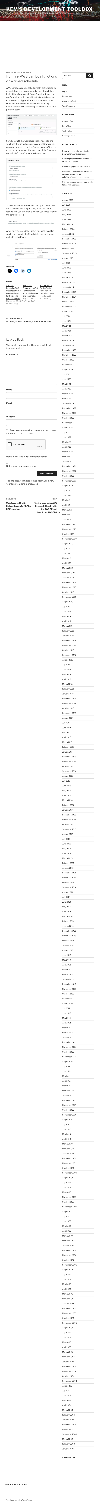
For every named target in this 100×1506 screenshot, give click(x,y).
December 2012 (69, 984)
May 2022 (66, 442)
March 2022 (67, 452)
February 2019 (68, 631)
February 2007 (68, 1240)
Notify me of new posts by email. (21, 466)
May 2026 (66, 214)
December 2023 (69, 350)
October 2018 (68, 650)
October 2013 (68, 940)
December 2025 (69, 239)
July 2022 (66, 432)
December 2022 (69, 408)
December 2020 (69, 524)
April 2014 (66, 911)
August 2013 (67, 950)
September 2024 (69, 306)
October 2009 (68, 1168)
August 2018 (67, 660)
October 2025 (68, 248)
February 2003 (68, 1444)
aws (12, 322)
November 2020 (69, 529)
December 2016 (69, 757)
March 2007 (67, 1236)
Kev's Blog (66, 126)
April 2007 (66, 1231)
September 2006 (69, 1265)
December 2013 (69, 931)
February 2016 (68, 805)
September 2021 (69, 481)
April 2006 (66, 1289)
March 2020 (67, 568)
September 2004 (69, 1381)
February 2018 (68, 689)
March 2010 (67, 1144)
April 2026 (66, 219)
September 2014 (69, 887)
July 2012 (66, 1008)
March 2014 (67, 916)
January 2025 (68, 287)
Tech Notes (16, 318)
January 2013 (68, 979)
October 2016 (68, 766)
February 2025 (68, 282)
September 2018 (69, 655)
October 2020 (68, 534)
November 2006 (69, 1255)
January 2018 (68, 694)
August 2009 (67, 1178)
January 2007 (68, 1245)
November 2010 (69, 1105)
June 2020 (66, 553)
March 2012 (67, 1028)
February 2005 (68, 1357)
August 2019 (67, 602)
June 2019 (66, 611)
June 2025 (66, 268)
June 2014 (66, 902)
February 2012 (68, 1032)
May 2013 (66, 960)
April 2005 (66, 1347)
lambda (27, 322)
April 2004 (66, 1405)
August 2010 (67, 1119)
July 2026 (66, 205)
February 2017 (68, 747)
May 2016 (66, 790)
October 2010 (68, 1110)
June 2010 (66, 1129)
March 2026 (67, 224)
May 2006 (66, 1284)
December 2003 (69, 1424)
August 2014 (67, 892)
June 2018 (66, 669)
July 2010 (66, 1124)
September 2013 (69, 945)
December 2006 (69, 1250)
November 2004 (69, 1371)
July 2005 (66, 1332)
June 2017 (66, 728)
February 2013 (68, 974)
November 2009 (69, 1163)
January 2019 (68, 636)
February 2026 (68, 229)
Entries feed (67, 96)
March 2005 (67, 1352)
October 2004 (68, 1376)
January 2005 (68, 1362)
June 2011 (66, 1071)
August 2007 (67, 1211)
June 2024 (66, 321)
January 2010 (68, 1153)
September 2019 (69, 597)
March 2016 (67, 800)
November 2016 (69, 761)
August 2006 (67, 1269)
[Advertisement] (50, 41)
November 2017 (69, 703)
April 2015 (66, 853)
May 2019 (66, 616)
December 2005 (69, 1308)
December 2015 (69, 815)
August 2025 (67, 258)
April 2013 (66, 965)
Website (10, 416)
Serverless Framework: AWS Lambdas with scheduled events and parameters (30, 290)
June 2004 (66, 1395)
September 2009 (69, 1173)
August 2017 (67, 718)
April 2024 (66, 331)
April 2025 (66, 273)
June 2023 (66, 379)
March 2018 (67, 684)
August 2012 (67, 1003)
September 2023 (69, 364)
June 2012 (66, 1013)
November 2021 (69, 471)
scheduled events (42, 322)
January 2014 (68, 926)
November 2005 (69, 1313)
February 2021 (68, 514)
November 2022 (69, 413)
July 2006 (66, 1274)
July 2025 (66, 263)
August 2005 (67, 1328)
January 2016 (68, 810)
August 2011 (67, 1061)
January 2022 (68, 461)
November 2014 (69, 878)
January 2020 (68, 577)
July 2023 (66, 374)
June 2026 (66, 210)
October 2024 (68, 302)
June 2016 (66, 786)
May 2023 (66, 384)
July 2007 (66, 1216)
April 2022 (66, 447)
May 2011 (66, 1076)
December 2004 (69, 1366)
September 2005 (69, 1323)
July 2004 (66, 1391)
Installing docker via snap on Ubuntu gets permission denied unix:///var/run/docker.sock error (77, 174)
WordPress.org (68, 106)
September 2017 (69, 713)
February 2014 (68, 921)
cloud (18, 322)
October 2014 (68, 882)
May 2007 (66, 1226)
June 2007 (66, 1221)
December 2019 (69, 582)
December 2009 (69, 1158)
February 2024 (68, 340)
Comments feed (69, 101)
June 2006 (66, 1279)
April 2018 (66, 679)
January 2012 (67, 1037)
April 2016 (66, 795)
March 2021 (67, 510)
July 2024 (66, 316)
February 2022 (68, 456)
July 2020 (66, 548)
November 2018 (69, 645)
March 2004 (67, 1410)
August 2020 (67, 544)
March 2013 (67, 969)
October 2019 (68, 592)
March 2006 (67, 1294)
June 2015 (66, 844)
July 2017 (66, 723)
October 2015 (68, 824)
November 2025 (69, 243)
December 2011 (69, 1042)
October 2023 (68, 360)
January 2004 (68, 1420)
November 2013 (69, 936)
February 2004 (68, 1415)
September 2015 (69, 829)
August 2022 (67, 427)
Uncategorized (68, 136)
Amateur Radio (68, 121)
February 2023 (68, 398)
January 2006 (68, 1303)
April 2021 (66, 505)
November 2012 (69, 989)
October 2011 (68, 1052)
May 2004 (66, 1400)
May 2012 (66, 1018)
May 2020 (66, 558)
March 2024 (67, 335)
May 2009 (66, 1192)
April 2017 (66, 737)
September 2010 (69, 1115)
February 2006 (68, 1299)
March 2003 (67, 1439)
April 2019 (66, 621)
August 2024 (67, 311)
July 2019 (66, 607)
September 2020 (69, 539)
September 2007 (69, 1207)
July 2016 (66, 781)
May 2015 (66, 848)
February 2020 (68, 573)
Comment (12, 354)
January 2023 (68, 403)
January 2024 (68, 345)
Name (10, 389)
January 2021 (67, 519)
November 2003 (69, 1429)
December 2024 (69, 292)
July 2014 (66, 897)
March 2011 (67, 1086)
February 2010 (68, 1149)
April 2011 (66, 1081)
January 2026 (68, 234)
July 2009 (66, 1182)
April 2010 (66, 1139)
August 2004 (67, 1386)
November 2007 (69, 1197)
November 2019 (69, 587)
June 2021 (66, 495)
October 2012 (68, 994)
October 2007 (68, 1202)
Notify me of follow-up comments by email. (27, 456)
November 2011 (69, 1047)
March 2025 (67, 277)
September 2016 (69, 771)
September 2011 (69, 1057)
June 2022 (66, 437)
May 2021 (66, 500)
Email (9, 403)
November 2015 (69, 819)
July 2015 (66, 839)
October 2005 (68, 1318)
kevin (29, 73)
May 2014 (66, 907)
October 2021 (68, 476)
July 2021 (66, 490)
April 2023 (66, 389)
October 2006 (68, 1260)
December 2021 (69, 466)
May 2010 (66, 1134)
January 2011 (67, 1095)
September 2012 (69, 998)
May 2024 (66, 326)
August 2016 (67, 776)
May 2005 (66, 1342)
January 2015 (68, 868)
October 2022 (68, 418)
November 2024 (69, 297)
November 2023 (69, 355)
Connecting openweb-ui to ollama (76, 166)
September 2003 (69, 1434)
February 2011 (68, 1090)
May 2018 (66, 674)
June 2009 (66, 1187)
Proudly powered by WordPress (18, 1500)
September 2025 (69, 253)
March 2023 (67, 394)
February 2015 (68, 863)
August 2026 (67, 200)
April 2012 (66, 1023)
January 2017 (67, 752)
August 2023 (67, 369)
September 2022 (69, 423)
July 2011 (66, 1066)
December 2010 (69, 1100)
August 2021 (67, 485)
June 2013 (66, 955)
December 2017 (69, 698)
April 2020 (66, 563)
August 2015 (67, 834)
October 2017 (68, 708)
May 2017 (66, 732)
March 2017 (67, 742)
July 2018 (66, 664)
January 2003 (68, 1449)
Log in (64, 91)
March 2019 (67, 626)
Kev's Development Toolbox (49, 9)
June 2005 (66, 1337)
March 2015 (67, 858)
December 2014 (69, 873)
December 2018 (69, 640)
